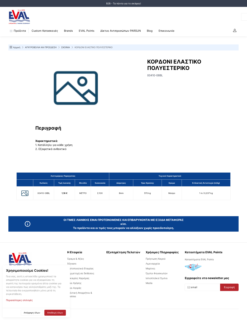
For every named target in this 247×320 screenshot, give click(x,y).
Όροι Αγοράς (74, 287)
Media (149, 283)
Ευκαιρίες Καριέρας (78, 278)
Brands (68, 30)
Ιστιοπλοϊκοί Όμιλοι (157, 278)
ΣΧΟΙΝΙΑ (65, 47)
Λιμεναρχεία (153, 263)
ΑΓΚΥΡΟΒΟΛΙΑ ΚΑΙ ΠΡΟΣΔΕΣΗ (41, 47)
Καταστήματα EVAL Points (199, 259)
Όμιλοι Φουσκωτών (157, 273)
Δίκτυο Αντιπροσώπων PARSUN (120, 30)
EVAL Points (86, 30)
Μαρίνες (150, 268)
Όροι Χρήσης (74, 283)
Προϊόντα (20, 30)
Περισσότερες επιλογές (19, 300)
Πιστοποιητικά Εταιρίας (80, 268)
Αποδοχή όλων (55, 312)
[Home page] (19, 17)
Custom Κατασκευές (45, 30)
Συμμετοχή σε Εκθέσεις (80, 273)
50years (71, 263)
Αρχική (16, 47)
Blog (150, 30)
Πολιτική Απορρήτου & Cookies (79, 294)
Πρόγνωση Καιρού (156, 258)
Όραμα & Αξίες (75, 258)
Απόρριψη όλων (32, 312)
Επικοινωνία (166, 30)
